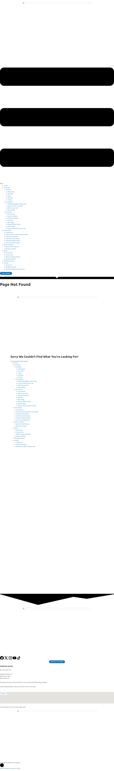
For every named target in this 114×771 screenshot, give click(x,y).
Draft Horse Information (13, 238)
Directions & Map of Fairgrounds (15, 269)
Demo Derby (11, 210)
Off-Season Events (9, 261)
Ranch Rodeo (11, 226)
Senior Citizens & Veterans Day (16, 228)
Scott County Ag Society (12, 243)
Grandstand (9, 202)
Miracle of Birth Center (14, 224)
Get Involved (7, 230)
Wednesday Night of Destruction (17, 204)
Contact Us (9, 265)
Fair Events (9, 212)
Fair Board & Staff (11, 267)
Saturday (10, 198)
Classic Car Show (12, 216)
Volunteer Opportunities (13, 240)
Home (5, 185)
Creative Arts (9, 232)
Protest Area (9, 255)
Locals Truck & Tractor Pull (15, 206)
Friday (9, 196)
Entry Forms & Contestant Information (17, 234)
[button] (57, 118)
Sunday (9, 200)
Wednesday (10, 192)
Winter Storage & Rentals (13, 257)
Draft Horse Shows (12, 218)
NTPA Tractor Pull (12, 208)
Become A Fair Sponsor (12, 247)
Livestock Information (12, 236)
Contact (6, 263)
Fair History (9, 253)
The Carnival (11, 214)
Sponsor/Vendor (8, 245)
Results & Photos (11, 259)
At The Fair (7, 187)
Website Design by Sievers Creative (10, 768)
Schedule (8, 189)
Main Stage (10, 222)
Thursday (10, 194)
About (5, 251)
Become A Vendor (11, 249)
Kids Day (9, 220)
